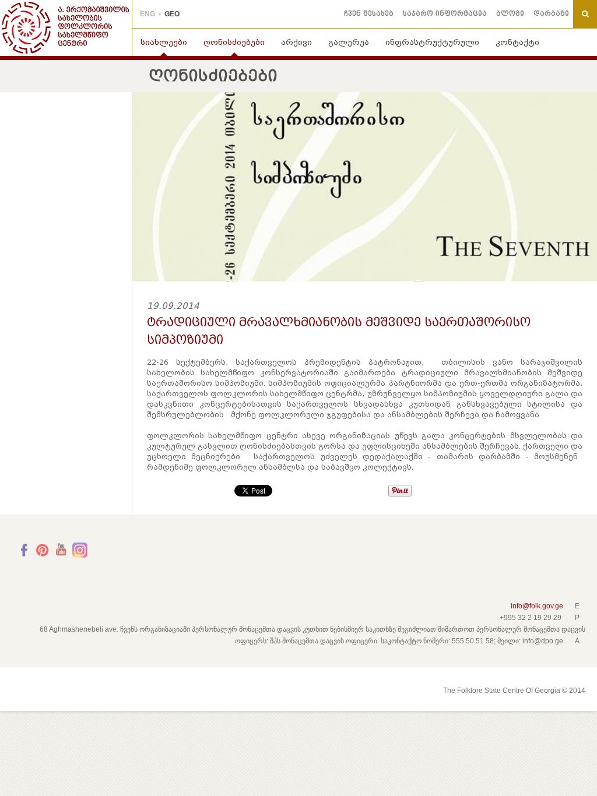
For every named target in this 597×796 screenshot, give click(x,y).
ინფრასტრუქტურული (432, 42)
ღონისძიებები (234, 42)
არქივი (296, 42)
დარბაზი (551, 13)
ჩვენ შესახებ (369, 13)
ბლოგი (510, 13)
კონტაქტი (517, 42)
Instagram (80, 550)
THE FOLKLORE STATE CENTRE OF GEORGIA (66, 28)
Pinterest (42, 550)
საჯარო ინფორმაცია (445, 13)
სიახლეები (164, 42)
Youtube (61, 550)
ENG (147, 14)
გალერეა (348, 42)
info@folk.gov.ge (537, 606)
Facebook (24, 550)
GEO (172, 14)
